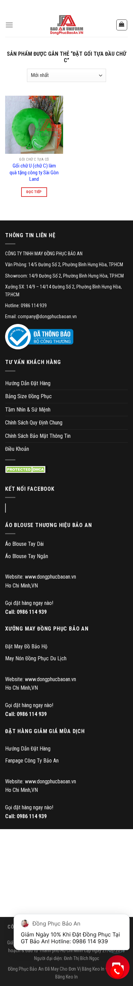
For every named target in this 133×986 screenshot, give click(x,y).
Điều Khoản (17, 449)
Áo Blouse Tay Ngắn (26, 556)
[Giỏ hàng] (122, 24)
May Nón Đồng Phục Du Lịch (35, 658)
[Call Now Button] (116, 971)
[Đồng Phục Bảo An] (66, 25)
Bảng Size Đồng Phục (28, 396)
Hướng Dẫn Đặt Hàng (27, 383)
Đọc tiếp (34, 192)
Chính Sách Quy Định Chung (33, 422)
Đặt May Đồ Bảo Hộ (26, 646)
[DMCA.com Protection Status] (26, 469)
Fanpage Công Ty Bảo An (32, 760)
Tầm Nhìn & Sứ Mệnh (27, 409)
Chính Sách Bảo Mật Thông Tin (38, 436)
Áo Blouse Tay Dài (24, 544)
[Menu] (9, 24)
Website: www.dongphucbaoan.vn (40, 576)
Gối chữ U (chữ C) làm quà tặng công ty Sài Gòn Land (34, 172)
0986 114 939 (32, 612)
